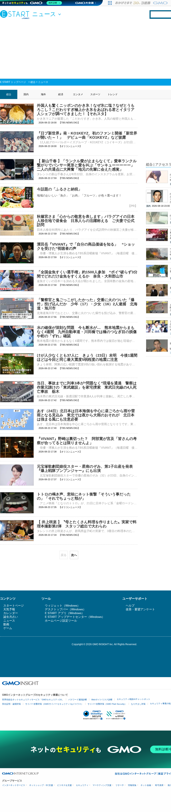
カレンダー (10, 613)
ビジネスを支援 (64, 785)
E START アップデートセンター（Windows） (75, 616)
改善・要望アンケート (140, 609)
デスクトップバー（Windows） (65, 609)
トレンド (113, 94)
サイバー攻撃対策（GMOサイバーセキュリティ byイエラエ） (54, 704)
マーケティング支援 (102, 785)
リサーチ (120, 785)
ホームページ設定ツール (61, 620)
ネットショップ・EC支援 (41, 785)
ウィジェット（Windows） (62, 605)
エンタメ (78, 94)
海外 (43, 94)
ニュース (43, 82)
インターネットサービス (13, 785)
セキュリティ (82, 785)
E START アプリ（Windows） (64, 613)
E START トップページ (13, 82)
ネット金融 (146, 785)
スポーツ (95, 94)
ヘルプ (130, 605)
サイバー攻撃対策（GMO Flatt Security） (107, 704)
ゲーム (7, 628)
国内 (26, 94)
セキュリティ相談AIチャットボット (133, 699)
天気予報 (9, 609)
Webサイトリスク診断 (101, 699)
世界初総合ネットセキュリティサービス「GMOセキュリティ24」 (33, 699)
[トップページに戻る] (15, 14)
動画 (6, 624)
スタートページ (13, 605)
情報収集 (132, 785)
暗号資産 (159, 785)
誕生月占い (10, 616)
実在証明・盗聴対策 (11, 704)
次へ (74, 555)
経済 (60, 94)
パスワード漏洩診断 (77, 699)
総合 (32, 82)
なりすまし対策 (138, 704)
